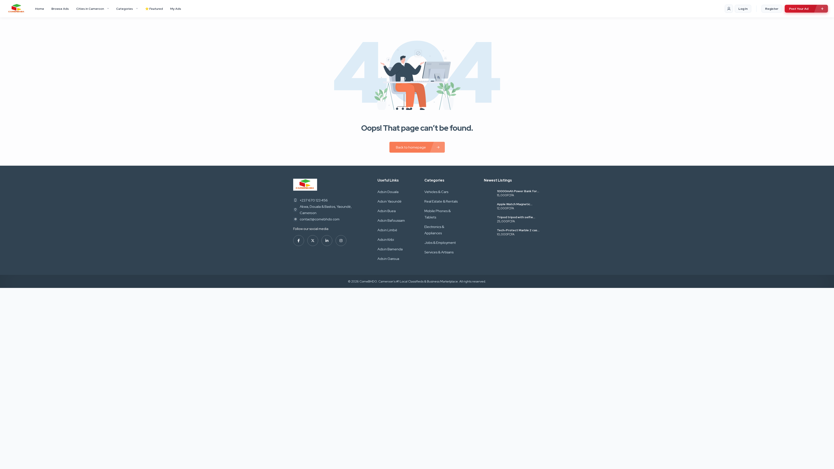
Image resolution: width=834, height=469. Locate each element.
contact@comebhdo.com (319, 219)
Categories (124, 9)
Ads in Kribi (385, 239)
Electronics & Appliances (434, 230)
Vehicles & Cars (436, 192)
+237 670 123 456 (314, 200)
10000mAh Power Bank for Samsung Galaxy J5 (517, 191)
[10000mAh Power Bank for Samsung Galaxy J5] (489, 193)
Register (771, 9)
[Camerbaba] (16, 8)
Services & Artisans (438, 252)
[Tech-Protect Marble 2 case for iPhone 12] (489, 233)
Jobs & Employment (440, 242)
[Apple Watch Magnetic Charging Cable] (489, 206)
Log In (743, 9)
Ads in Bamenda (390, 249)
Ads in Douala (388, 192)
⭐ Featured (154, 9)
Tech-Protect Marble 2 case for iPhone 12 (518, 230)
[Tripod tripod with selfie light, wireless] (489, 220)
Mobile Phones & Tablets (437, 214)
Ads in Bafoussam (391, 220)
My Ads (175, 9)
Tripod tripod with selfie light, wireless (515, 217)
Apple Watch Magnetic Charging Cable (513, 204)
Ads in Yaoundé (389, 201)
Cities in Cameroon (90, 9)
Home (39, 9)
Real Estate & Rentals (441, 201)
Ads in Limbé (387, 230)
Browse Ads (60, 9)
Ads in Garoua (388, 258)
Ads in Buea (386, 211)
